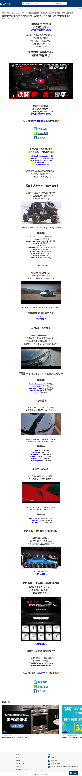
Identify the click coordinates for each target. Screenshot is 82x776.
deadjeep (36, 255)
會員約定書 (18, 766)
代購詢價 (38, 121)
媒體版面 (18, 760)
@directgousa (54, 760)
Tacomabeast (35, 253)
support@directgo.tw (55, 763)
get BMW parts (36, 460)
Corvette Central (34, 522)
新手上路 (18, 763)
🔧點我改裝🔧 (41, 644)
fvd (41, 316)
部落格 (8, 13)
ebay (37, 245)
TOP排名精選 (65, 731)
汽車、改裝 (15, 13)
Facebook (53, 757)
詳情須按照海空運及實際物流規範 (41, 30)
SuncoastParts (41, 318)
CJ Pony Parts (34, 520)
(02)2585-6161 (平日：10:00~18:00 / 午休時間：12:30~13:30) (64, 766)
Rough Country (35, 251)
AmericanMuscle (34, 518)
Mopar (35, 249)
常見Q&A (22, 763)
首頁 (3, 13)
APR (35, 392)
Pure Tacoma (34, 237)
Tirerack (36, 243)
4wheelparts (35, 258)
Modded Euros (36, 458)
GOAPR (33, 454)
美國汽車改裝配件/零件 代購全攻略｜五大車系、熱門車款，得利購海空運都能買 (50, 13)
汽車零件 (23, 13)
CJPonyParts (31, 247)
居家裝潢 (4, 731)
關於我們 (18, 757)
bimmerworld (36, 452)
